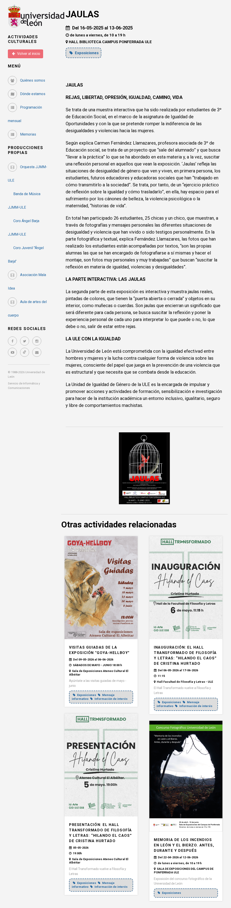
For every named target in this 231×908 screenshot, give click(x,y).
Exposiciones (86, 53)
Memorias (27, 134)
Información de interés (110, 699)
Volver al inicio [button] (28, 53)
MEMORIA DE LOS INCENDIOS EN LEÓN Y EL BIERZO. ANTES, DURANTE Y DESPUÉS (184, 845)
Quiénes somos (32, 80)
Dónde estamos (32, 94)
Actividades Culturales (23, 39)
